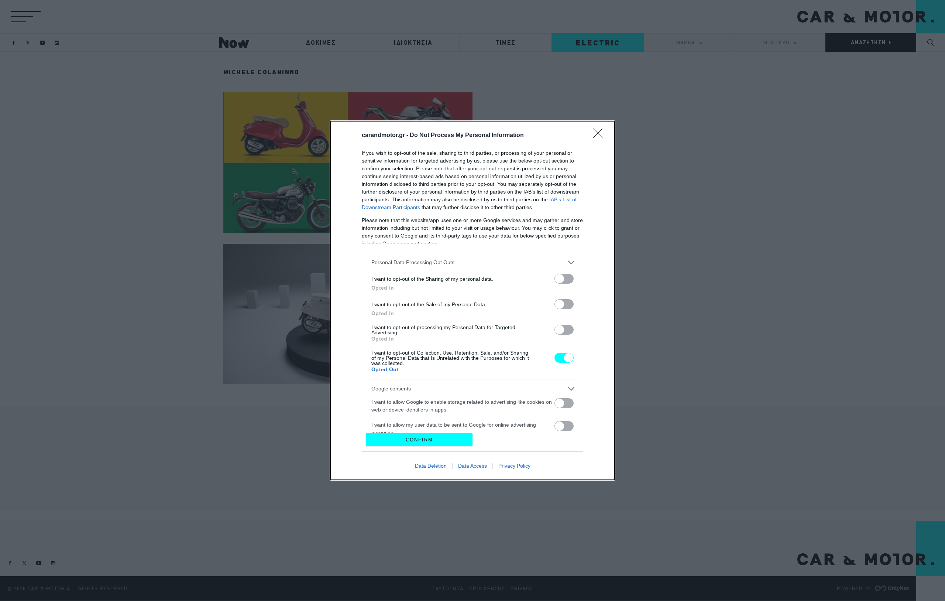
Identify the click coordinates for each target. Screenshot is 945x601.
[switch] (564, 279)
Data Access (472, 466)
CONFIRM (419, 440)
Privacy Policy (514, 466)
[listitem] (472, 262)
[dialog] (472, 300)
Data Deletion (431, 466)
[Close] (600, 136)
